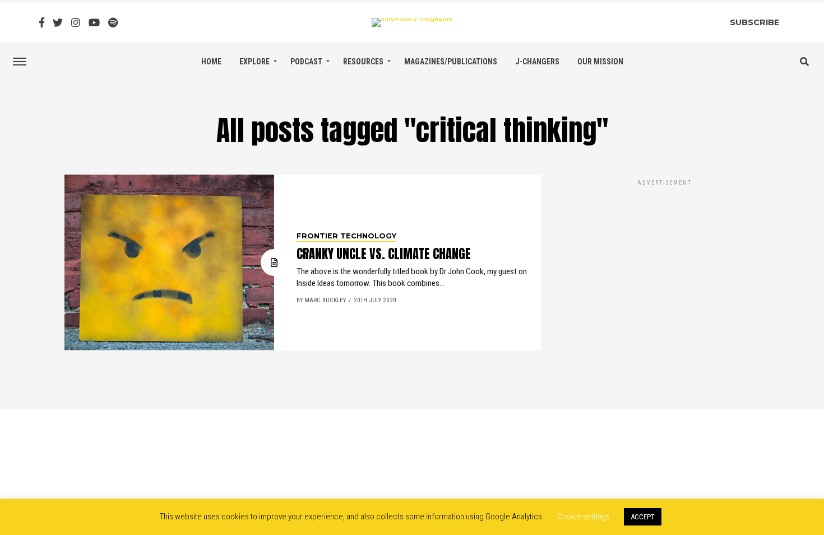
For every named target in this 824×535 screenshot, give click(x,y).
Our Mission (600, 61)
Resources (363, 61)
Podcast (306, 61)
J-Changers (537, 61)
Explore (254, 61)
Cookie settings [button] (583, 516)
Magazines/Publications (450, 61)
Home (211, 61)
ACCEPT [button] (643, 517)
